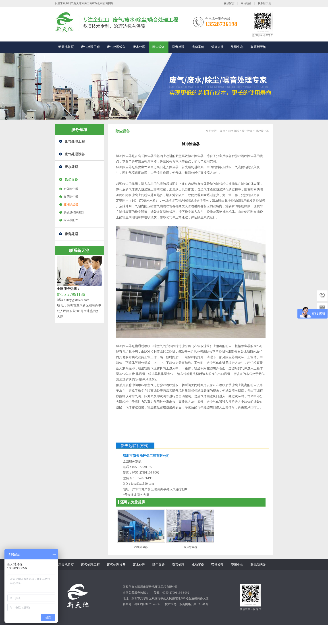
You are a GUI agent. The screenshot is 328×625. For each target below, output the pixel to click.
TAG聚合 (202, 604)
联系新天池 (264, 3)
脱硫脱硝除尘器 (74, 212)
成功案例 (198, 47)
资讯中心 (237, 47)
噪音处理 (178, 47)
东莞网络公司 (188, 604)
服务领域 (233, 130)
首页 (222, 130)
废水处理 (139, 47)
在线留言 (229, 3)
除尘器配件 (71, 220)
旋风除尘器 (71, 196)
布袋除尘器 (71, 188)
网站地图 (246, 3)
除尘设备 (158, 47)
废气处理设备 (116, 47)
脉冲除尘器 (71, 204)
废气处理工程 (90, 47)
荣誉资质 (217, 47)
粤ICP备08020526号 (147, 604)
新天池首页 (66, 47)
